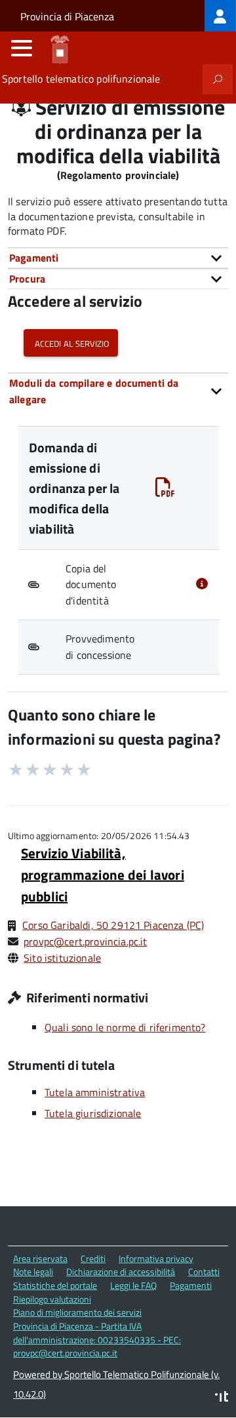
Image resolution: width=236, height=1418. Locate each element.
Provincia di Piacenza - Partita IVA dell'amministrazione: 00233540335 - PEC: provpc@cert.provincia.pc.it (97, 1339)
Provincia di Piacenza (67, 16)
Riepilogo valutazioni (52, 1299)
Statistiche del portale (55, 1285)
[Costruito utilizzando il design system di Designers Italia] (221, 1398)
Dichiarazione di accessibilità (120, 1271)
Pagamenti (191, 1285)
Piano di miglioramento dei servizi (77, 1312)
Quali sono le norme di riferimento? (125, 1027)
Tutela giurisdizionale (93, 1113)
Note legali (33, 1271)
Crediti (93, 1258)
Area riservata (40, 1258)
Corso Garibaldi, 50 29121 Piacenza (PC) (113, 925)
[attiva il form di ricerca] (218, 79)
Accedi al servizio (70, 342)
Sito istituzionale (62, 958)
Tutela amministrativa (95, 1092)
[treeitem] (220, 15)
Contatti (204, 1271)
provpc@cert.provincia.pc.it (85, 941)
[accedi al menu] (21, 47)
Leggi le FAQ (133, 1285)
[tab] (118, 257)
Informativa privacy (156, 1258)
